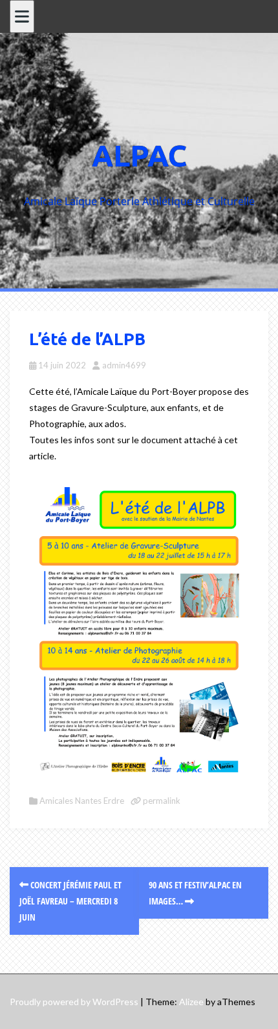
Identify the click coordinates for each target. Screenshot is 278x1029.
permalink (160, 800)
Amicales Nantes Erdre (81, 800)
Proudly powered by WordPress (74, 1001)
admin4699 (124, 365)
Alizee (191, 1001)
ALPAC (139, 155)
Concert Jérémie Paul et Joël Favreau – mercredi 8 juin (70, 901)
